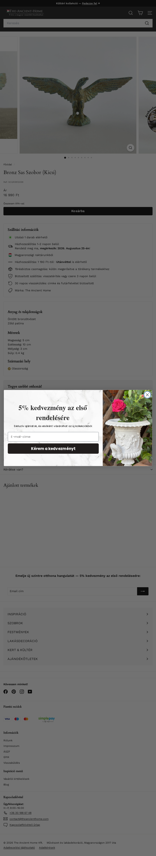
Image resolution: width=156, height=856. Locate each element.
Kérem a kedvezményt (53, 448)
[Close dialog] (147, 394)
